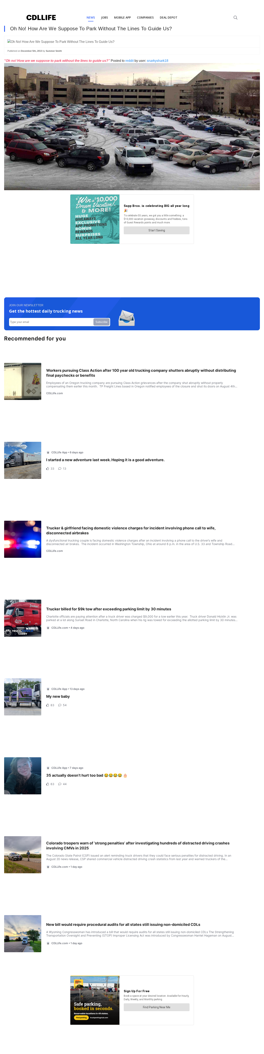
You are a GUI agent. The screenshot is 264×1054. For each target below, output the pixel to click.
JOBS (104, 17)
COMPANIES (145, 17)
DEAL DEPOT (168, 17)
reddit (129, 60)
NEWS (91, 17)
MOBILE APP (122, 17)
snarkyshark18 (157, 60)
